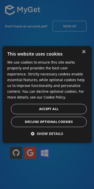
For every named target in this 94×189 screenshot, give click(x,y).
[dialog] (46, 94)
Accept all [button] (49, 109)
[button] (47, 134)
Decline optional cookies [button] (49, 122)
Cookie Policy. (55, 97)
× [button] (83, 52)
